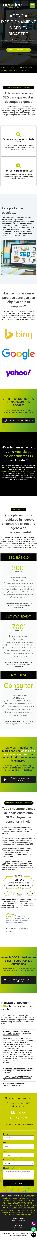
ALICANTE (32, 1210)
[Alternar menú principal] (32, 5)
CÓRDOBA (4, 1210)
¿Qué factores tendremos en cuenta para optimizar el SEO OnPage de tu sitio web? (18, 1070)
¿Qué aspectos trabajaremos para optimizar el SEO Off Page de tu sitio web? (17, 1077)
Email (5, 1143)
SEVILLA (3, 1197)
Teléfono (6, 1151)
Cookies (18, 1223)
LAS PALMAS (19, 1205)
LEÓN (32, 1198)
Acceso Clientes (18, 1218)
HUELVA (4, 1202)
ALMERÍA (20, 1207)
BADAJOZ (15, 1204)
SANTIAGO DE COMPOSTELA (10, 1212)
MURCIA (23, 1197)
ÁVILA (11, 1198)
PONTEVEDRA (31, 1197)
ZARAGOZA (18, 1210)
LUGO (14, 1200)
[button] (18, 87)
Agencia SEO (16, 67)
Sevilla (32, 471)
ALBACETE (7, 1204)
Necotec (5, 67)
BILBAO (11, 1210)
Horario (6, 1160)
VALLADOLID (21, 1209)
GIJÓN (32, 1202)
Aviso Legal (18, 1225)
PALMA (6, 1209)
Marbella (26, 471)
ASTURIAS (26, 1202)
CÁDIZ (15, 1207)
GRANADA (28, 1209)
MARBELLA (26, 1205)
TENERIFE (13, 1209)
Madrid (4, 471)
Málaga (19, 471)
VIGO (26, 1207)
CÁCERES (24, 1212)
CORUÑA (31, 1207)
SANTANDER (18, 1202)
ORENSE (16, 1198)
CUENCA (5, 1198)
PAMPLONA (29, 1204)
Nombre (6, 1134)
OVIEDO (11, 1205)
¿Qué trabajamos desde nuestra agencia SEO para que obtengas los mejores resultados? (17, 1033)
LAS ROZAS (31, 1212)
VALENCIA (10, 1197)
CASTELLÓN (30, 1200)
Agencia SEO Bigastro (17, 70)
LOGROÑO (4, 1205)
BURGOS (11, 1202)
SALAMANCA (21, 1200)
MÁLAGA (17, 1197)
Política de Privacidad (18, 1220)
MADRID (22, 1195)
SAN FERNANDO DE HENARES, (14, 1214)
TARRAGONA (7, 1200)
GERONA (21, 1204)
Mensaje (6, 1168)
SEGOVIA (22, 1198)
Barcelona (11, 471)
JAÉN (28, 1198)
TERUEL (25, 1210)
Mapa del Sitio (18, 1228)
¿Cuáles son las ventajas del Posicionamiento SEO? (15, 1084)
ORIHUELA (28, 1214)
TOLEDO (9, 1207)
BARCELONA (30, 1195)
